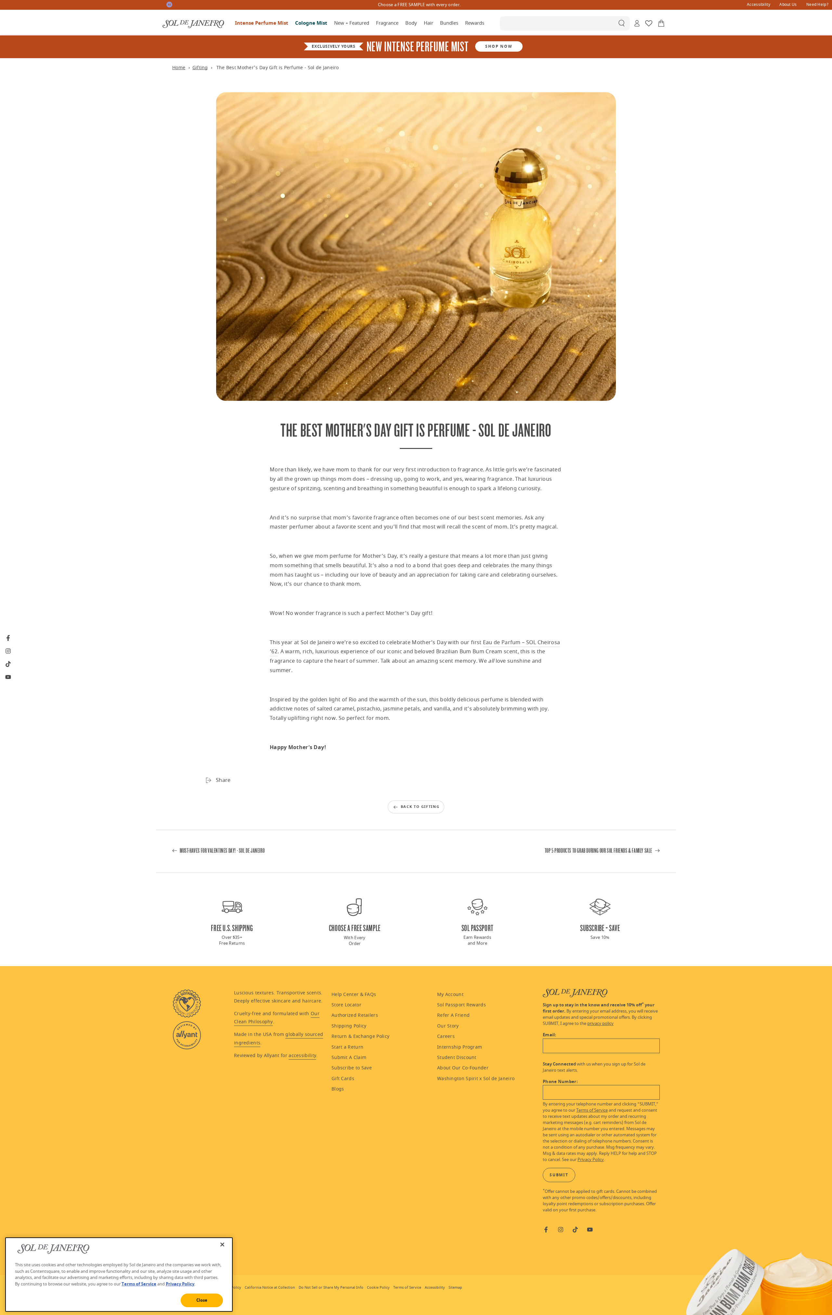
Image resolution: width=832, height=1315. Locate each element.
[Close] (222, 1244)
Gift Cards (343, 1078)
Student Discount (456, 1057)
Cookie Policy (378, 1287)
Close (202, 1300)
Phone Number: (560, 1082)
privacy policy (600, 1024)
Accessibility (758, 4)
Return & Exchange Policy (360, 1036)
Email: (549, 1035)
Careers (446, 1036)
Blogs (338, 1089)
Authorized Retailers (355, 1015)
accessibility (302, 1055)
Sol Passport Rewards (461, 1005)
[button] (565, 23)
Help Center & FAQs (354, 994)
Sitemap (455, 1287)
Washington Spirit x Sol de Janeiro (475, 1078)
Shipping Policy (349, 1026)
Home (178, 68)
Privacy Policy (591, 1160)
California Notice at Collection (270, 1287)
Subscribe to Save (352, 1068)
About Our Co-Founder (462, 1068)
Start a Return (347, 1047)
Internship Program (459, 1047)
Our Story (448, 1026)
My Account (450, 994)
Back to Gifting (420, 807)
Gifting (200, 68)
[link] (759, 5)
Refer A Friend (453, 1015)
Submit (559, 1175)
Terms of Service (592, 1110)
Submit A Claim (349, 1057)
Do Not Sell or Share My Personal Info (331, 1287)
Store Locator (346, 1005)
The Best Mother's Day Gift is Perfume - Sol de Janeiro (277, 68)
